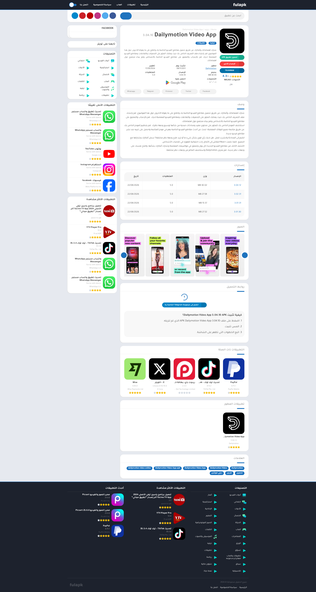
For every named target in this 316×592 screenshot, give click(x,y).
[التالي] (124, 255)
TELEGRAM (229, 71)
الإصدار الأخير (229, 64)
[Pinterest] (82, 15)
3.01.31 (238, 203)
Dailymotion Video (218, 468)
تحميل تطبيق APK (229, 57)
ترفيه (207, 30)
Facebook (206, 91)
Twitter (188, 91)
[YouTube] (90, 15)
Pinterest (169, 91)
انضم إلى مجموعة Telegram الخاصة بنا (181, 305)
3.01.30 (237, 212)
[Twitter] (105, 15)
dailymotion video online (139, 468)
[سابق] (245, 255)
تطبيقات (131, 5)
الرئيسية (144, 5)
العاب (119, 5)
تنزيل (229, 473)
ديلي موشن (216, 473)
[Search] (126, 16)
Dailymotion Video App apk (167, 468)
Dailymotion (211, 69)
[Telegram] (75, 15)
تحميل (240, 473)
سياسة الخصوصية (102, 5)
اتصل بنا (84, 5)
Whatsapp (131, 91)
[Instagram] (97, 15)
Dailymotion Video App (195, 468)
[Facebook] (112, 15)
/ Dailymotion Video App (193, 30)
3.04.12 (237, 185)
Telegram (150, 91)
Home (213, 30)
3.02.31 (237, 194)
